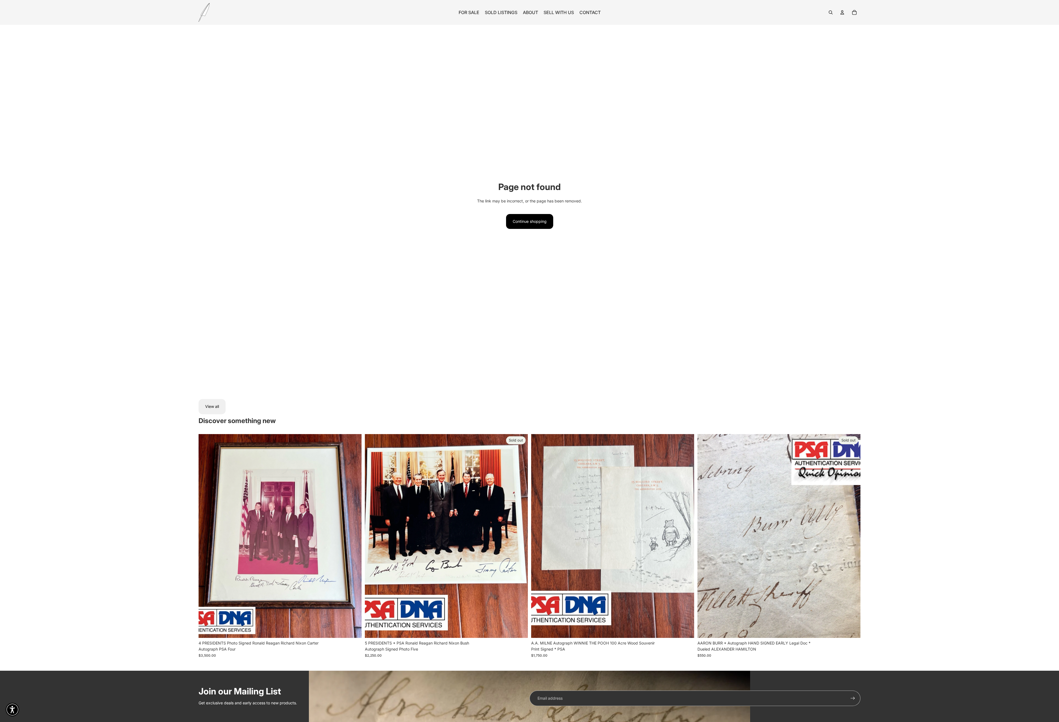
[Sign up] (852, 698)
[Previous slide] (207, 536)
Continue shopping (530, 221)
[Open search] (831, 12)
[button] (12, 709)
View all (212, 406)
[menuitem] (469, 12)
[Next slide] (353, 536)
